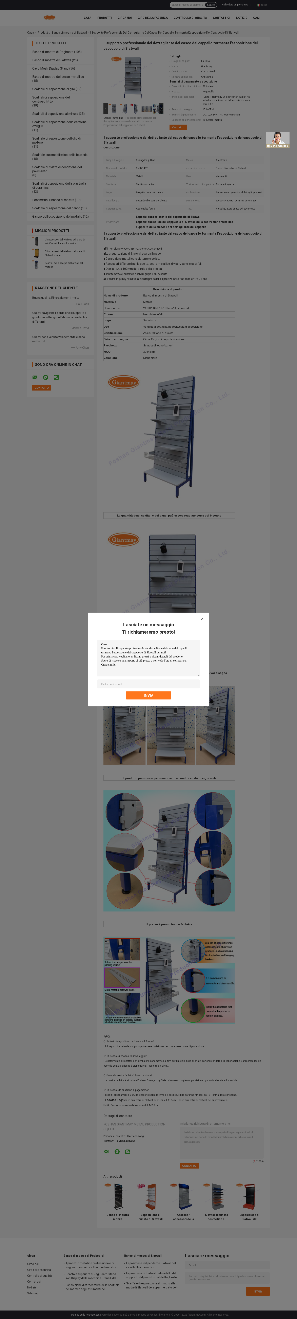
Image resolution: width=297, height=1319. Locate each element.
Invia (148, 695)
